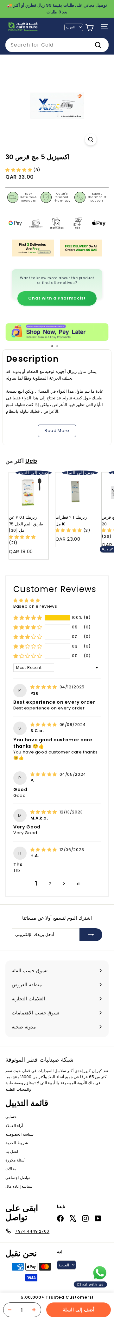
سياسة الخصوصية (19, 1134)
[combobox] (57, 45)
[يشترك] (90, 934)
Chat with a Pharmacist (57, 298)
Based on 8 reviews (35, 606)
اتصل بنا (11, 1151)
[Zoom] (91, 139)
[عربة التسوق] (89, 27)
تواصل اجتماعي (17, 1177)
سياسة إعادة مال (18, 1186)
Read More (57, 430)
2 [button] (50, 884)
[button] (19, 170)
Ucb (31, 461)
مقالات (10, 1168)
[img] (44, 687)
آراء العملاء (14, 1125)
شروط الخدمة (16, 1143)
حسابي (10, 1116)
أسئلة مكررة (15, 1160)
